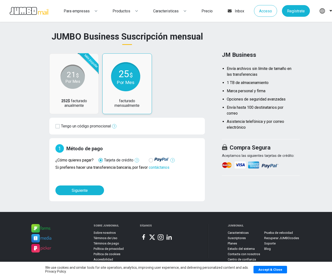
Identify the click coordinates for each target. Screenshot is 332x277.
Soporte (270, 243)
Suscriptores (237, 238)
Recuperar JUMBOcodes (281, 238)
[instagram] (161, 237)
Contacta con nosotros (244, 254)
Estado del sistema (241, 249)
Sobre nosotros (105, 233)
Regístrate (296, 11)
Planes (232, 243)
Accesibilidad (103, 259)
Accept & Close (270, 269)
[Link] (40, 229)
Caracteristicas (166, 11)
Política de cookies (107, 254)
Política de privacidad (109, 249)
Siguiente (80, 190)
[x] (152, 237)
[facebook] (144, 237)
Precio (207, 11)
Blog (267, 249)
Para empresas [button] (77, 11)
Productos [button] (121, 11)
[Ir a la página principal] (24, 11)
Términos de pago (106, 243)
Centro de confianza (242, 259)
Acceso (265, 11)
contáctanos (159, 167)
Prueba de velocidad (278, 233)
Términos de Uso (105, 238)
